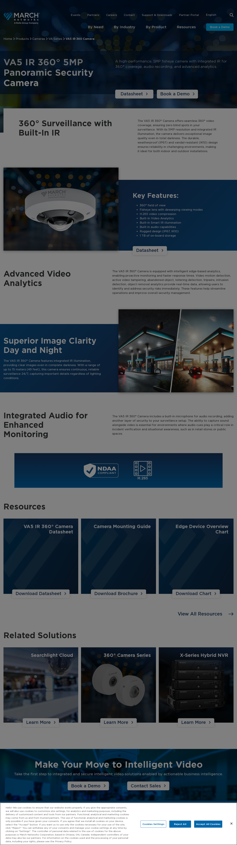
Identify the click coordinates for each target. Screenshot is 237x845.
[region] (118, 824)
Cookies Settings (153, 824)
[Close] (231, 823)
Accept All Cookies (208, 824)
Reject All (180, 824)
